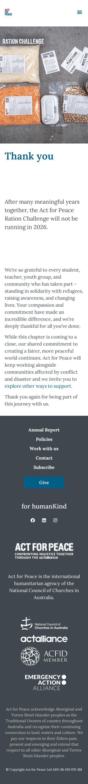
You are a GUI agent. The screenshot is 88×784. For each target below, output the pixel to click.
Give (44, 482)
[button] (79, 12)
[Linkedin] (43, 520)
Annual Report (44, 430)
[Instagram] (55, 520)
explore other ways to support (38, 386)
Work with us (44, 448)
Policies (44, 439)
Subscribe (44, 467)
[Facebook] (32, 520)
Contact (44, 458)
